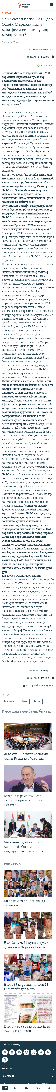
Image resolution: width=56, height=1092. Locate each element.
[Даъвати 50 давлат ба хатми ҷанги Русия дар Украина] (28, 736)
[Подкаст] (5, 1059)
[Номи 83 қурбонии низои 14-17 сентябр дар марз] (28, 967)
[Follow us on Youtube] (19, 1052)
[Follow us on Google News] (5, 1052)
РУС (38, 1088)
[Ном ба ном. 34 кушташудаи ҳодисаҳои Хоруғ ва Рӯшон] (28, 925)
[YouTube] (26, 1088)
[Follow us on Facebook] (12, 1052)
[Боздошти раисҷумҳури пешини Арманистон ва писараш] (28, 778)
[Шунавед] (14, 1088)
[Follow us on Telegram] (41, 1052)
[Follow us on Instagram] (26, 1052)
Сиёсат (6, 13)
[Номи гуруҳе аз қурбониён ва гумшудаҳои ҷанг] (28, 1009)
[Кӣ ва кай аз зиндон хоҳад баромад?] (28, 883)
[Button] (41, 49)
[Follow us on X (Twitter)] (34, 1052)
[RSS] (48, 1052)
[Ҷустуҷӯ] (49, 1088)
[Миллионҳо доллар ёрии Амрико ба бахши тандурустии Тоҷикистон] (28, 824)
